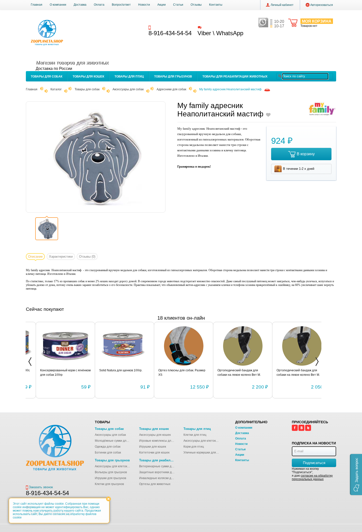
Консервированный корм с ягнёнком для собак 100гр (55, 372)
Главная (36, 4)
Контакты (215, 4)
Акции (161, 4)
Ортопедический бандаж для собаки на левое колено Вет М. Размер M (288, 373)
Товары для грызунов (173, 76)
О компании (58, 4)
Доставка (80, 4)
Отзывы (196, 4)
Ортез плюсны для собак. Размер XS (171, 372)
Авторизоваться (321, 5)
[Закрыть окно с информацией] (108, 499)
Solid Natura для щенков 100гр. (110, 370)
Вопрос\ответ (121, 4)
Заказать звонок (164, 27)
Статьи (178, 4)
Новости (144, 4)
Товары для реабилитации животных (234, 76)
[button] (356, 474)
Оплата (99, 4)
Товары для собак (46, 76)
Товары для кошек (88, 76)
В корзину (306, 154)
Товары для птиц (129, 76)
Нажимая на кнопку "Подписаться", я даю (312, 474)
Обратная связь (214, 27)
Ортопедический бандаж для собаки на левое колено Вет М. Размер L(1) (229, 373)
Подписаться (314, 463)
